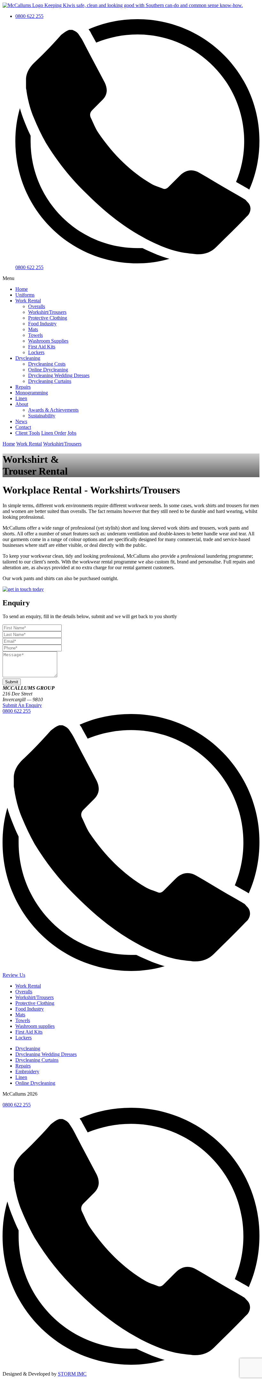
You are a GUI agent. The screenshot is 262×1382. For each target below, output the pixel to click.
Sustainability (41, 415)
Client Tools (27, 433)
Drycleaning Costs (47, 364)
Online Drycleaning (48, 369)
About (21, 404)
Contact (23, 427)
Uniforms (25, 295)
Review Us (14, 975)
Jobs (71, 433)
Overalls (36, 306)
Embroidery (27, 1071)
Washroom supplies (35, 1026)
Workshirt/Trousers (47, 312)
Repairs (23, 387)
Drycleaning (27, 358)
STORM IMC (72, 1374)
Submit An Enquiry (22, 705)
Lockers (36, 352)
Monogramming (31, 392)
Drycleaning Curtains (49, 381)
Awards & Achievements (53, 410)
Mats (33, 329)
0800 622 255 (29, 16)
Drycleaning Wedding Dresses (58, 375)
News (21, 421)
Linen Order (53, 433)
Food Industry (42, 323)
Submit (11, 681)
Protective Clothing (47, 318)
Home (21, 289)
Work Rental (28, 300)
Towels (35, 335)
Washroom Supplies (48, 341)
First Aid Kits (41, 346)
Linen (21, 398)
